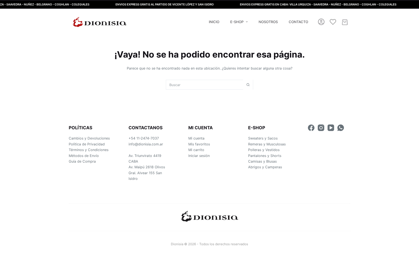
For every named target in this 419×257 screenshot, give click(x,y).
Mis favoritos (199, 144)
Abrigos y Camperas (265, 167)
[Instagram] (321, 127)
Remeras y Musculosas (267, 144)
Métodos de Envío (84, 155)
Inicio (214, 22)
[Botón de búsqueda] (248, 85)
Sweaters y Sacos (263, 138)
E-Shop (237, 22)
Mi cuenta (196, 138)
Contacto (298, 22)
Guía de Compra (82, 161)
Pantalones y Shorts (264, 155)
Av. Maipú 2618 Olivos (147, 167)
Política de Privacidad (87, 144)
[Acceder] (321, 22)
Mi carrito (196, 150)
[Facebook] (311, 127)
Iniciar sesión (199, 155)
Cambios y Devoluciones (89, 138)
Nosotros (268, 22)
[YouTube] (331, 127)
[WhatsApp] (340, 127)
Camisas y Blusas (262, 161)
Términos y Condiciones (88, 150)
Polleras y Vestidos (264, 150)
